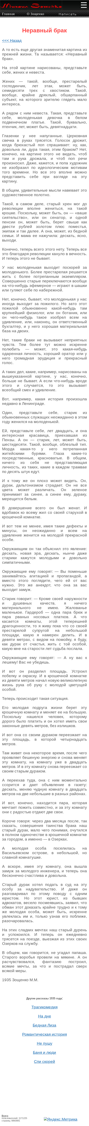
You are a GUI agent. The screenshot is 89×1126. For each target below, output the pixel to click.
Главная (8, 14)
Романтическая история (44, 1034)
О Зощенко (35, 14)
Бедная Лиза (44, 1025)
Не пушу (44, 1043)
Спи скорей (44, 1061)
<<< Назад (12, 40)
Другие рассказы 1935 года (44, 998)
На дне (44, 1016)
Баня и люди (44, 1052)
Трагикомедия (44, 1007)
